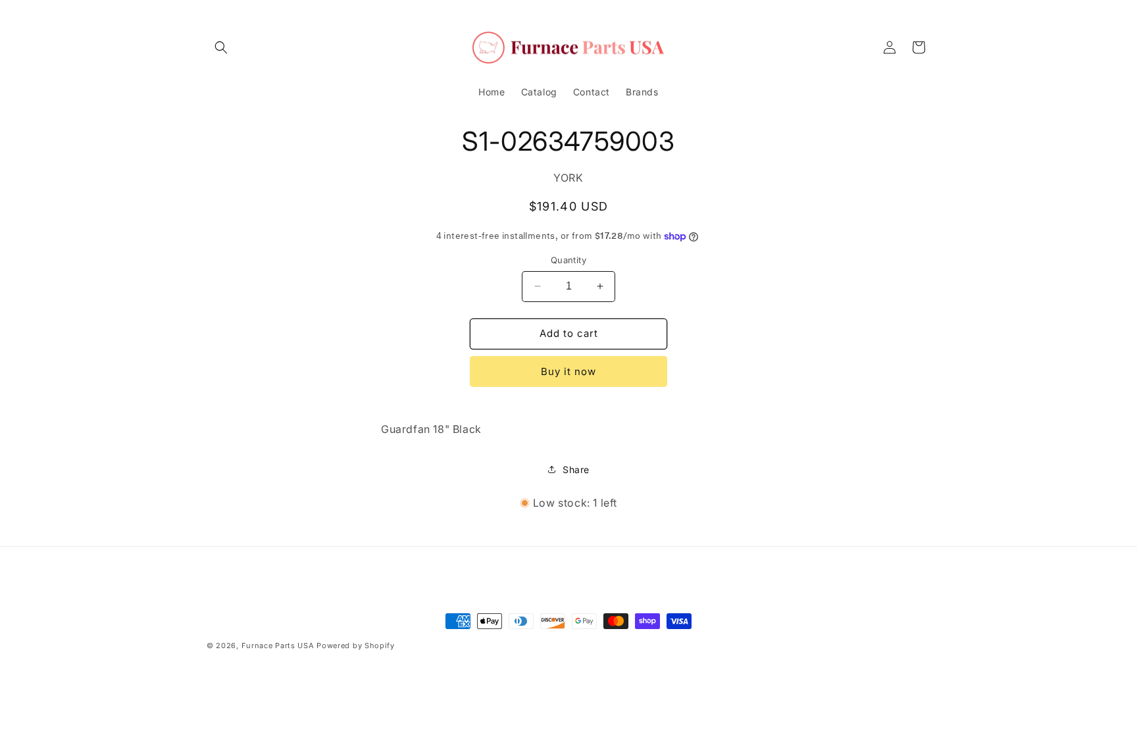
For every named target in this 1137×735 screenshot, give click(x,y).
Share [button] (576, 469)
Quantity (568, 260)
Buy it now (568, 371)
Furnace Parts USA (278, 645)
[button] (221, 47)
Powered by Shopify (355, 645)
